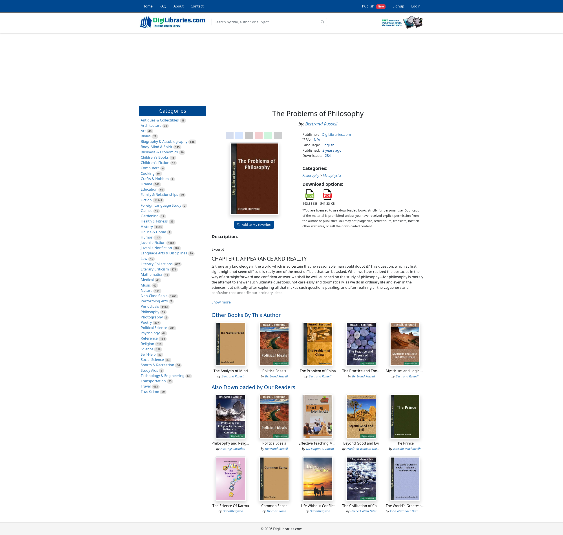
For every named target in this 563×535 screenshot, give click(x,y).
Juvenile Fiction (153, 242)
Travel (146, 386)
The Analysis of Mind (231, 370)
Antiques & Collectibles (160, 120)
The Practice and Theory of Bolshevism (374, 370)
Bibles (146, 136)
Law (144, 258)
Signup (398, 6)
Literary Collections (157, 263)
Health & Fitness (154, 221)
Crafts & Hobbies (155, 178)
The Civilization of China (362, 505)
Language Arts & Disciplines (164, 253)
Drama (146, 184)
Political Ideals (274, 370)
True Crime (150, 391)
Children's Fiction (155, 162)
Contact (197, 6)
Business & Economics (159, 152)
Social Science (152, 359)
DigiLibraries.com (336, 134)
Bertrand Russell (321, 124)
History (147, 226)
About (179, 6)
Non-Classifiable (154, 295)
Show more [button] (221, 302)
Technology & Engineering (163, 375)
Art (143, 130)
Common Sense (274, 505)
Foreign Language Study (161, 205)
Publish (373, 6)
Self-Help (148, 354)
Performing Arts (154, 301)
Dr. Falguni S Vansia (320, 449)
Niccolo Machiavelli (407, 449)
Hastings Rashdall (232, 449)
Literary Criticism (155, 269)
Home (148, 6)
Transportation (153, 381)
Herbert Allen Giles (363, 511)
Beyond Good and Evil (361, 443)
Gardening (150, 215)
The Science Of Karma (230, 505)
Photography (152, 317)
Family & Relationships (159, 194)
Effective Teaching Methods (321, 443)
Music (146, 285)
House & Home (153, 232)
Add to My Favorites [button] (256, 224)
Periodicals (150, 306)
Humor (147, 237)
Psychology (150, 333)
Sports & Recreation (157, 364)
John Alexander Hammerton (409, 511)
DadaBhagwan (233, 511)
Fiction (146, 200)
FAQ (163, 6)
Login (415, 6)
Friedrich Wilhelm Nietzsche (365, 449)
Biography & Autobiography (164, 141)
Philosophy (150, 311)
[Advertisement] (281, 67)
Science (147, 349)
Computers (150, 167)
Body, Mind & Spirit (156, 146)
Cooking (148, 173)
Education (149, 189)
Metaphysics (332, 175)
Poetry (146, 322)
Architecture (151, 125)
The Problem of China (318, 370)
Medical (147, 279)
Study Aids (149, 370)
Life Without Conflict (318, 505)
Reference (149, 338)
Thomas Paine (276, 511)
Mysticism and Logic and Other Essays (417, 370)
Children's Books (155, 157)
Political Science (154, 327)
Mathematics (152, 274)
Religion (147, 343)
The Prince (405, 443)
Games (146, 210)
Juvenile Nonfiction (156, 247)
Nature (146, 290)
